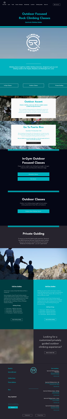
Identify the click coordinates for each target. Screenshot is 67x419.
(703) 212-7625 (56, 376)
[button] (4, 4)
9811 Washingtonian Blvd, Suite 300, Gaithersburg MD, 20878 (52, 384)
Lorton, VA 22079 (55, 400)
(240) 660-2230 (56, 386)
